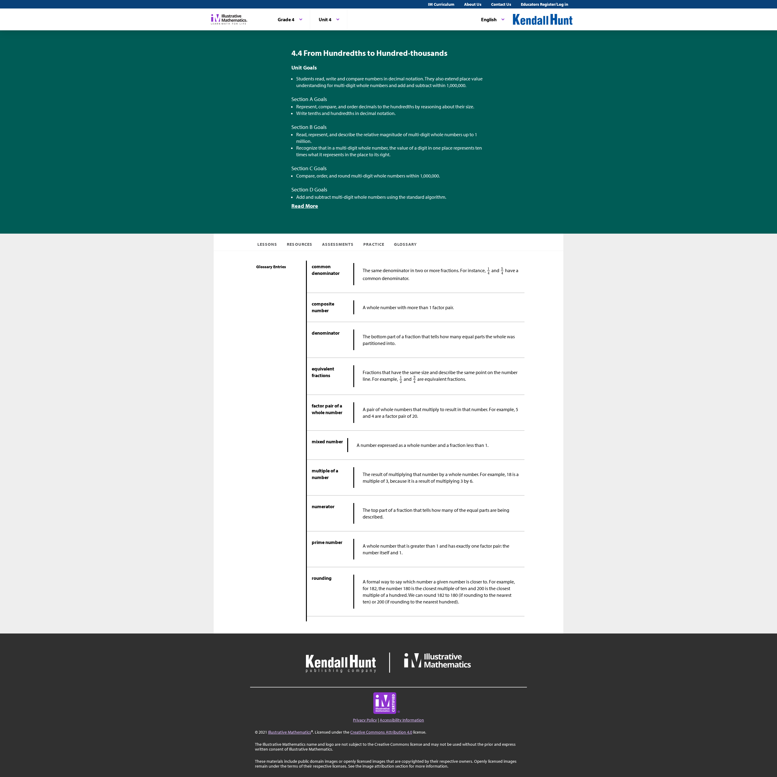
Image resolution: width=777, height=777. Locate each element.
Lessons (267, 244)
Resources (299, 244)
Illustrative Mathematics (289, 732)
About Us (472, 4)
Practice (373, 244)
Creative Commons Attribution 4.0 (381, 732)
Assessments (338, 244)
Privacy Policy (365, 720)
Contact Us (501, 4)
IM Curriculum (441, 4)
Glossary (405, 244)
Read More (304, 205)
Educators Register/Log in (544, 4)
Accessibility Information (402, 720)
